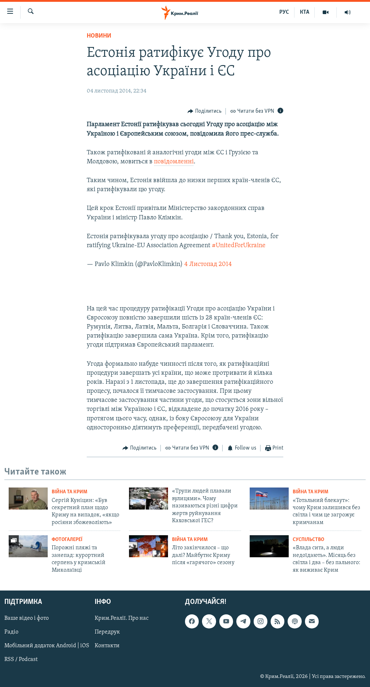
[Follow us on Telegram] (243, 621)
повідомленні (174, 162)
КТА (304, 12)
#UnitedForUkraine (239, 245)
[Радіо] (347, 12)
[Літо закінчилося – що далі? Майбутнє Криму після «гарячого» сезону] (148, 546)
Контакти (107, 646)
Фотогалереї (67, 539)
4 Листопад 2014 (208, 264)
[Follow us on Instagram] (260, 621)
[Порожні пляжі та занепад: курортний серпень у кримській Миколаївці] (28, 546)
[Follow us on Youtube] (226, 621)
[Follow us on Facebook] (192, 621)
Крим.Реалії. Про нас (122, 618)
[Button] (204, 111)
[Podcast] (294, 621)
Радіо (11, 632)
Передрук (107, 632)
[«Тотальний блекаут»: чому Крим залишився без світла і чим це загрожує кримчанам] (269, 499)
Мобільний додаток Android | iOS (46, 646)
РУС (284, 12)
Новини (99, 36)
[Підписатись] (312, 621)
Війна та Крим (69, 492)
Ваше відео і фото (26, 618)
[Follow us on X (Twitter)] (209, 621)
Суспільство (308, 539)
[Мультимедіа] (326, 12)
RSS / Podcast (21, 659)
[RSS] (277, 621)
